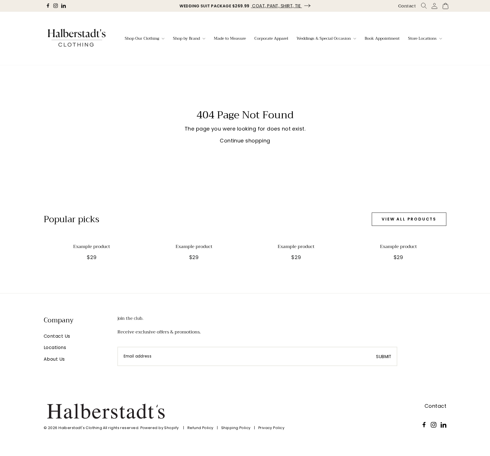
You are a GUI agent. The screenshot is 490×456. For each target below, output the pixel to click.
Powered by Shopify (159, 427)
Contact (407, 6)
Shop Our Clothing (142, 38)
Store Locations (423, 38)
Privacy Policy (271, 427)
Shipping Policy (236, 427)
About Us (54, 359)
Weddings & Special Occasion (324, 38)
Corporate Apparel (271, 38)
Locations (55, 347)
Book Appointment (382, 38)
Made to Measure (230, 38)
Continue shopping (245, 140)
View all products (409, 219)
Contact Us (57, 336)
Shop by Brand (187, 38)
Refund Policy (200, 427)
